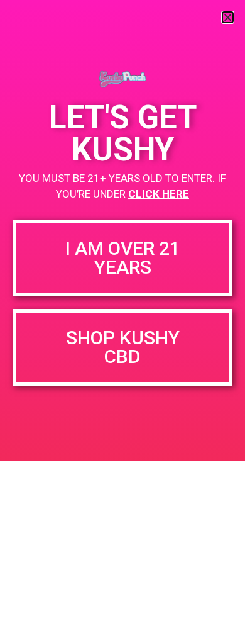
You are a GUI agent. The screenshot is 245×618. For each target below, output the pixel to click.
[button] (227, 17)
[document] (122, 309)
